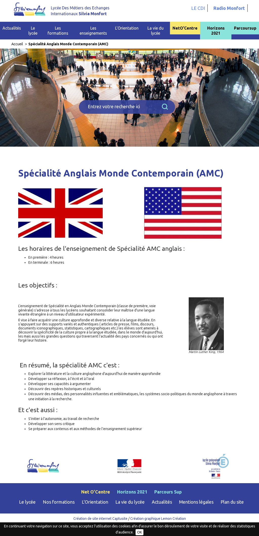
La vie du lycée (130, 501)
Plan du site (232, 501)
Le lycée (27, 501)
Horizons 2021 (216, 30)
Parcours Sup (168, 491)
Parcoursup (245, 28)
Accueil (17, 44)
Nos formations (59, 501)
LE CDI (198, 8)
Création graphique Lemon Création (158, 519)
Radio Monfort (229, 8)
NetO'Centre (185, 28)
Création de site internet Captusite (100, 519)
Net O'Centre (95, 491)
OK (139, 532)
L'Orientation (95, 501)
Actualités (12, 28)
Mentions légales (196, 501)
